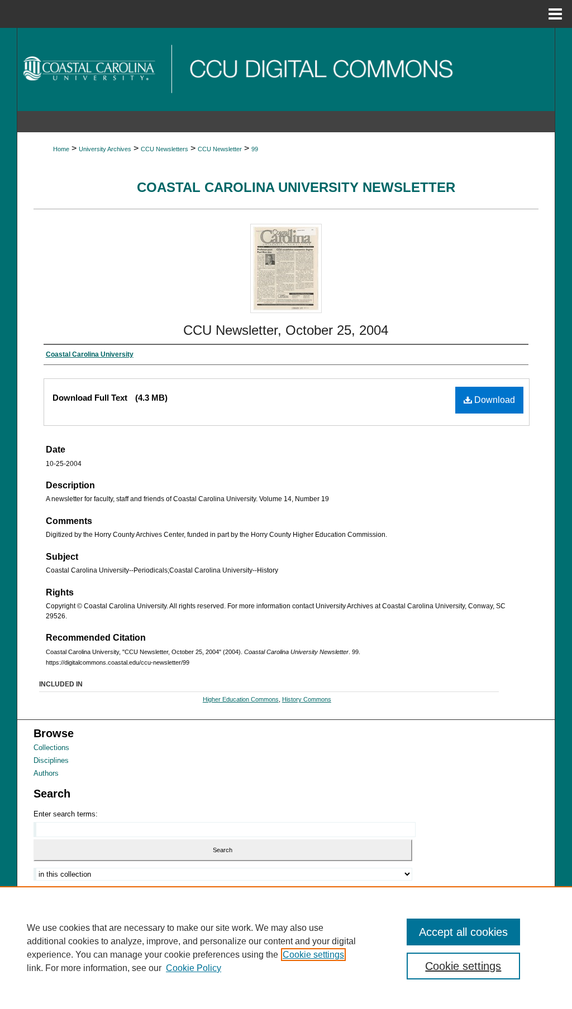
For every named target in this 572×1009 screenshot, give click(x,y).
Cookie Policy (193, 968)
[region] (286, 947)
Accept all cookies (463, 932)
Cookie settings (313, 954)
